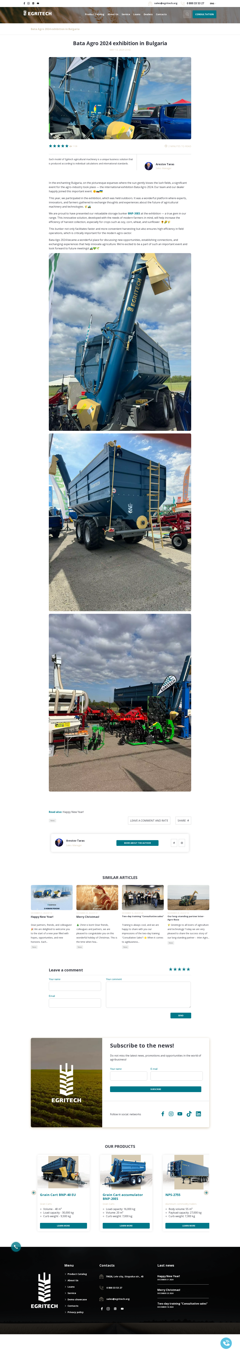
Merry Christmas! (168, 1290)
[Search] (187, 14)
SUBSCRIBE (155, 1089)
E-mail (154, 1068)
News (52, 820)
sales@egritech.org (118, 1298)
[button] (34, 1193)
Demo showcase (77, 1299)
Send (181, 1015)
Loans (136, 14)
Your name (54, 979)
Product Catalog (94, 14)
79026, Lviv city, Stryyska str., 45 (125, 1276)
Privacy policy (76, 1312)
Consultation (204, 14)
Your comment (114, 979)
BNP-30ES (134, 213)
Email (52, 996)
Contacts (161, 14)
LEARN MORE (63, 1225)
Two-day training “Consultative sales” (182, 1303)
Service (126, 14)
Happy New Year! (66, 812)
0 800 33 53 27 (195, 3)
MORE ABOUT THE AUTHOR (137, 843)
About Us (113, 14)
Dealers (148, 14)
